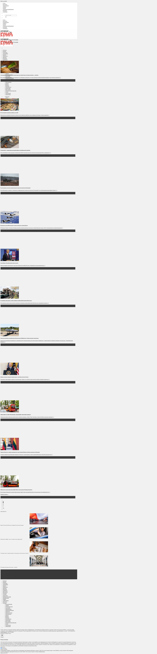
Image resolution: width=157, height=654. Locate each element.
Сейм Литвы (6, 600)
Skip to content (3, 1)
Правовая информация (8, 9)
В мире (4, 51)
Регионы (5, 593)
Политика (5, 52)
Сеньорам (7, 76)
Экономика (5, 53)
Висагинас (5, 60)
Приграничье (8, 82)
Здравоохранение (9, 78)
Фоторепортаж (8, 604)
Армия (4, 599)
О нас (4, 3)
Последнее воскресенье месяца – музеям (9, 567)
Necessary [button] (2, 647)
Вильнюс (5, 58)
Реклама (5, 10)
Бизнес (4, 54)
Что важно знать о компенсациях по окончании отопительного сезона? (14, 553)
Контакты (5, 4)
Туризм (7, 73)
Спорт (6, 92)
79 (3, 508)
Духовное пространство (10, 90)
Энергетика (8, 94)
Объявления (6, 5)
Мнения (5, 57)
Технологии (8, 93)
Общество (5, 56)
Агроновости (8, 87)
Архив (4, 8)
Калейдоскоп (6, 598)
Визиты (7, 84)
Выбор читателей (7, 596)
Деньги (7, 83)
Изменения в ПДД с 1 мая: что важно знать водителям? (11, 539)
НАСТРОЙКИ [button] (11, 632)
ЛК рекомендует (9, 606)
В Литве (5, 50)
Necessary (4, 648)
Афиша (4, 6)
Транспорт (5, 595)
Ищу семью (8, 89)
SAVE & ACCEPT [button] (4, 653)
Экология (7, 79)
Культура (5, 601)
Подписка (5, 11)
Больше (5, 603)
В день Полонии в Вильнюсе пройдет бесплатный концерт (12, 525)
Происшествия (8, 81)
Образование (8, 609)
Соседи (4, 594)
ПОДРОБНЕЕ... (3, 632)
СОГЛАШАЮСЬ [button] (71, 631)
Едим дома (7, 88)
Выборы (7, 85)
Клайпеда (5, 59)
